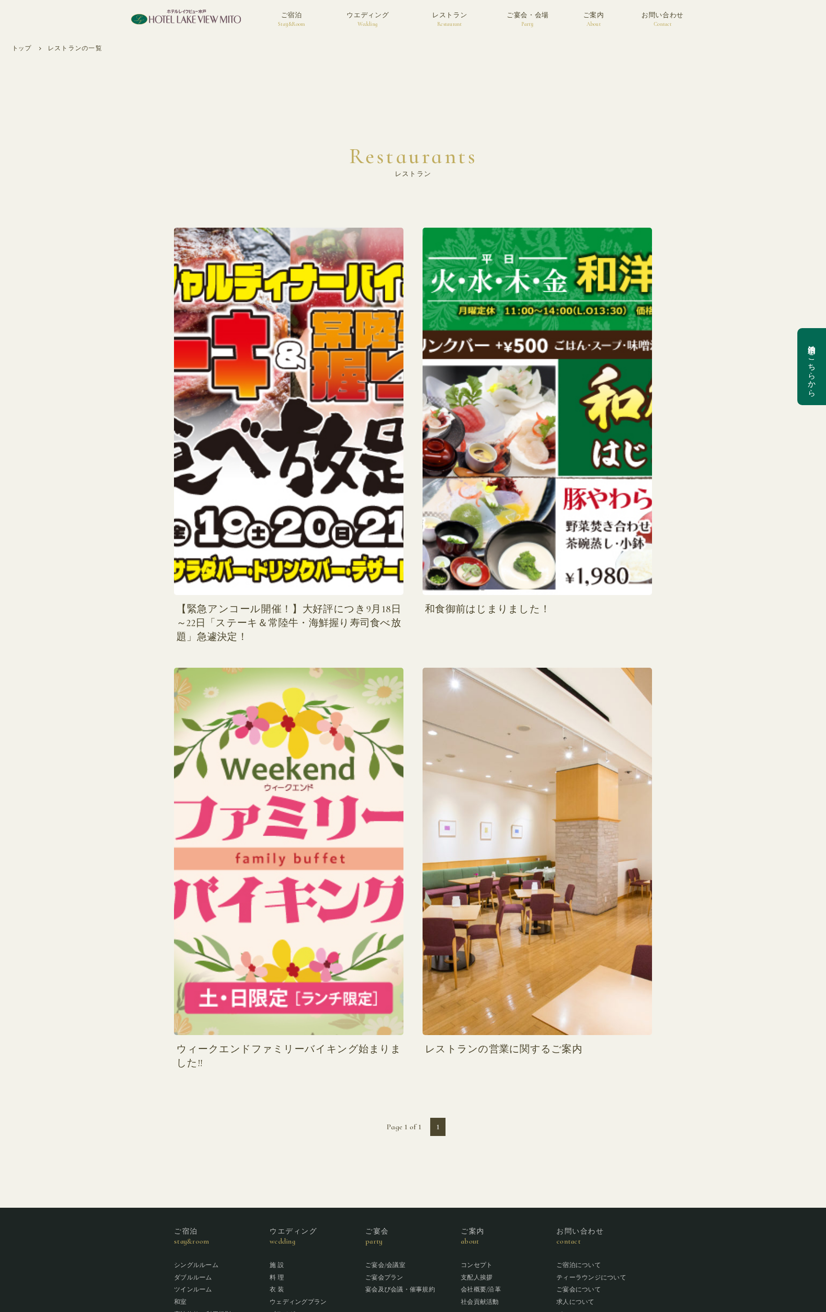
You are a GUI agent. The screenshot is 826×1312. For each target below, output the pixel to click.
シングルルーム (196, 1265)
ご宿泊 (291, 19)
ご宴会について (578, 1289)
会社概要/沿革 (481, 1289)
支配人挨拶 (476, 1277)
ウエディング (368, 19)
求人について (575, 1302)
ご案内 (593, 19)
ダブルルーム (193, 1277)
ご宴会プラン (384, 1277)
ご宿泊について (578, 1265)
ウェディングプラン (298, 1302)
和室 (180, 1302)
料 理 (277, 1277)
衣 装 (277, 1289)
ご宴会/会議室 (385, 1265)
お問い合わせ (662, 19)
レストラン (449, 19)
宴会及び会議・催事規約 (400, 1289)
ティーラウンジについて (591, 1277)
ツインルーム (193, 1289)
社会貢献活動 (480, 1302)
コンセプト (476, 1265)
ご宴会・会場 (528, 19)
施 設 (277, 1265)
